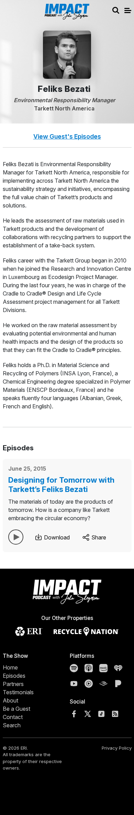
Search (12, 725)
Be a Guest (16, 708)
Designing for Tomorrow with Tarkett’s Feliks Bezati (61, 484)
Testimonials (18, 692)
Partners (13, 683)
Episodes (14, 675)
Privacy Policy (117, 748)
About (10, 700)
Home (10, 667)
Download (56, 537)
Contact (13, 717)
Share (98, 537)
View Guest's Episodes (67, 136)
